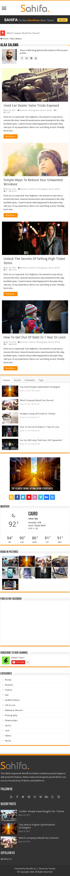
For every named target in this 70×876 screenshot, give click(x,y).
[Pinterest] (29, 497)
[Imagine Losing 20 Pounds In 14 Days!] (10, 417)
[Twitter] (23, 497)
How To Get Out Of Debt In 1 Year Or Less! (35, 337)
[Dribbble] (34, 497)
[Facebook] (17, 497)
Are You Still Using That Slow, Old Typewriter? (41, 440)
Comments (30, 380)
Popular (6, 380)
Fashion (32, 189)
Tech (7, 730)
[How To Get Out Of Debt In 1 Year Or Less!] (10, 431)
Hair (7, 695)
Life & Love (10, 705)
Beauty (8, 679)
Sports (43, 110)
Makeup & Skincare (14, 710)
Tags (41, 380)
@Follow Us (8, 853)
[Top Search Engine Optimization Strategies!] (10, 391)
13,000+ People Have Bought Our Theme (41, 811)
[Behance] (46, 497)
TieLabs (52, 868)
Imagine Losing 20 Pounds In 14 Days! (37, 413)
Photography (33, 110)
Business (24, 110)
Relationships (11, 720)
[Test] (58, 497)
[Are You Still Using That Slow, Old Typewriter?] (10, 444)
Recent (17, 380)
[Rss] (11, 497)
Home (5, 38)
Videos (8, 735)
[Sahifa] (35, 8)
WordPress (31, 868)
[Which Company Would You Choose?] (10, 404)
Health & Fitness (12, 700)
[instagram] (52, 497)
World (49, 110)
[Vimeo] (40, 497)
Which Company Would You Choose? (23, 33)
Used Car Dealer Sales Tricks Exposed (31, 105)
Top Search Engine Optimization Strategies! (40, 387)
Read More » (11, 136)
